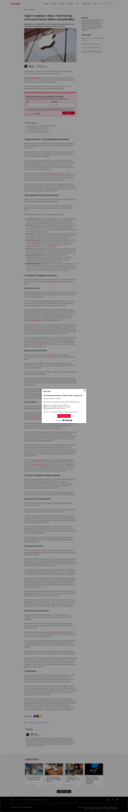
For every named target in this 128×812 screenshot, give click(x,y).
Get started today (64, 416)
